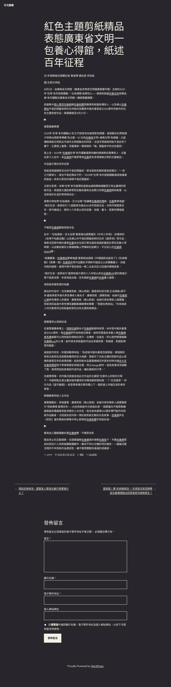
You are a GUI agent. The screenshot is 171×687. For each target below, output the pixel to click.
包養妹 (89, 137)
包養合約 (114, 93)
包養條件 (68, 262)
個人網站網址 (51, 609)
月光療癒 (9, 5)
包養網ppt (50, 341)
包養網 (66, 153)
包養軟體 (79, 104)
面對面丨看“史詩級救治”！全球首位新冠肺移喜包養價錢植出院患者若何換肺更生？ (127, 491)
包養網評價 (98, 201)
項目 (82, 454)
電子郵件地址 (52, 593)
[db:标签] (93, 454)
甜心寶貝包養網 (62, 104)
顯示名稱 (50, 578)
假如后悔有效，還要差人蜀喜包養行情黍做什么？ (44, 491)
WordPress (97, 666)
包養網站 (62, 258)
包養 (86, 157)
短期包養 (71, 328)
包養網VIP (109, 273)
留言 (47, 538)
